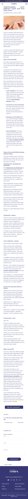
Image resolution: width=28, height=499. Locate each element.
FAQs (3, 486)
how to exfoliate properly (17, 139)
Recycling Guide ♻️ (20, 489)
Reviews (4, 489)
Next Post (20, 422)
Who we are (5, 483)
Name (5, 436)
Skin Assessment (19, 483)
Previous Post (8, 422)
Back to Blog (8, 464)
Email (5, 443)
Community (18, 486)
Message (6, 449)
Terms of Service (11, 495)
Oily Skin (8, 417)
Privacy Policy (4, 495)
